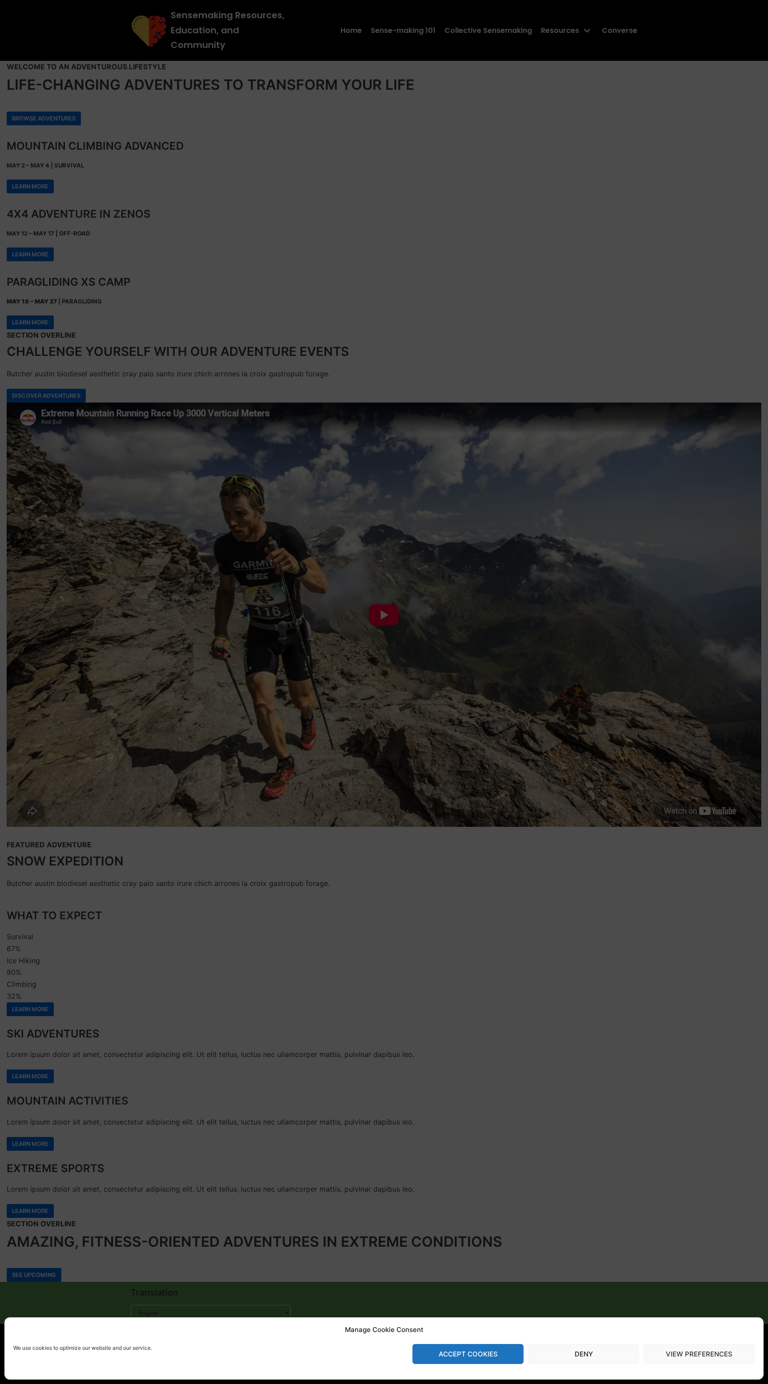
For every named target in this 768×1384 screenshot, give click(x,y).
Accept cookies (468, 1354)
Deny (584, 1354)
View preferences (699, 1354)
